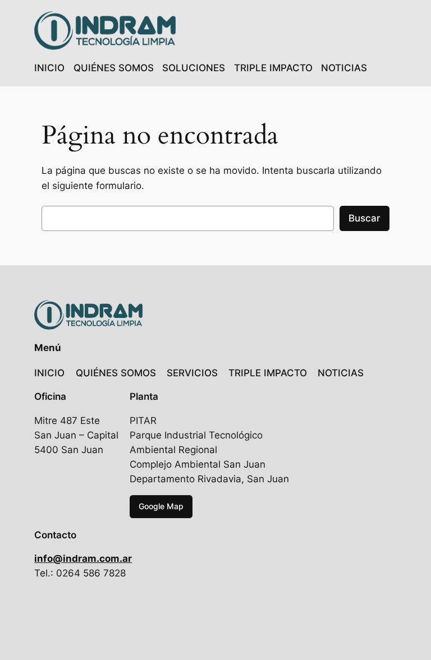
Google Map (161, 506)
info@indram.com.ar (83, 558)
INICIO (49, 67)
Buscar (364, 218)
